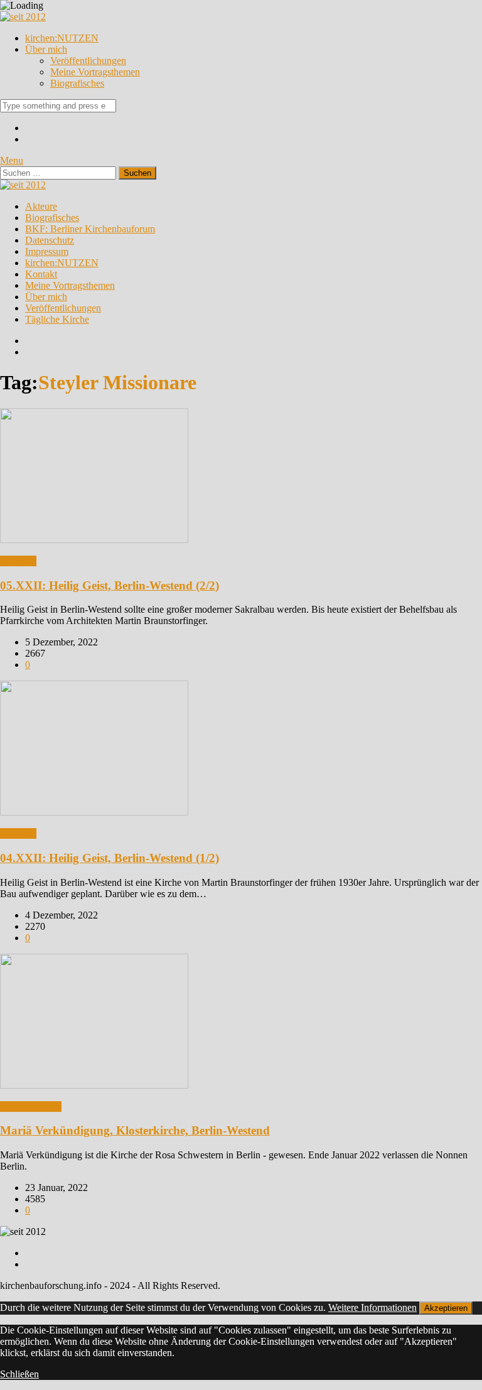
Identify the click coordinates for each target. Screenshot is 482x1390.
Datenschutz (49, 240)
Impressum (46, 251)
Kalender (18, 561)
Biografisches (77, 83)
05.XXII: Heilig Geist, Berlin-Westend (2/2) (109, 585)
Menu (11, 160)
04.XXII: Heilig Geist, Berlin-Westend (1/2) (109, 858)
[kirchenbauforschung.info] (23, 16)
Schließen (19, 1374)
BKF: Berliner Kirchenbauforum (90, 229)
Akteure (41, 206)
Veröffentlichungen (88, 60)
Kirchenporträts (31, 1106)
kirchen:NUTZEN (62, 38)
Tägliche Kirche (57, 319)
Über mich (46, 49)
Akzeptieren (446, 1308)
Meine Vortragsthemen (95, 72)
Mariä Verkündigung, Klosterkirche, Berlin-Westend (135, 1130)
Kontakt (41, 274)
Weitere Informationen (372, 1307)
